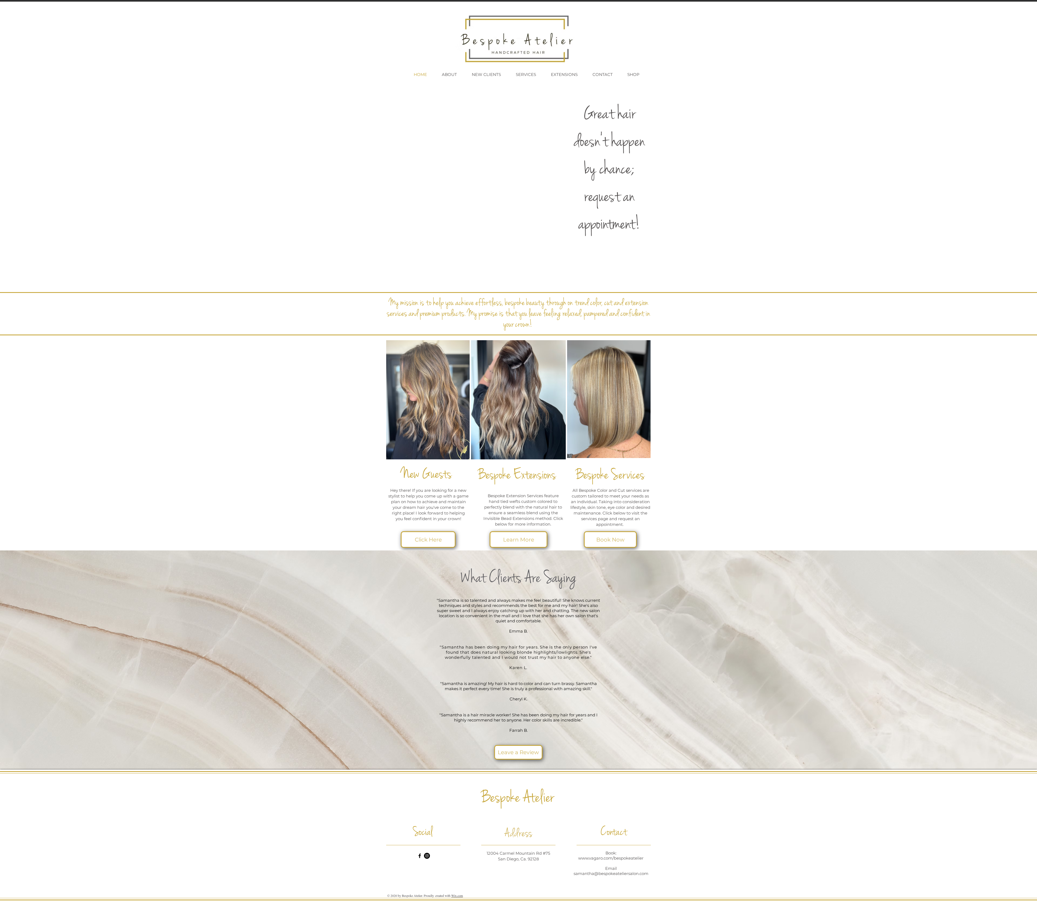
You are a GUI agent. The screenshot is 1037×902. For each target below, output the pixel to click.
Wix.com (457, 895)
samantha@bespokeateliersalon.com (611, 873)
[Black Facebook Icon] (420, 856)
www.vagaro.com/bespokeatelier (611, 858)
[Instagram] (427, 856)
